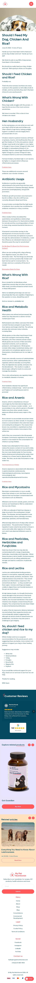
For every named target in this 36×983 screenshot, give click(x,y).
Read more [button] (8, 718)
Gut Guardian (8, 800)
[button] (2, 711)
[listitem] (18, 778)
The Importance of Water (10, 465)
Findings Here (6, 167)
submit (18, 891)
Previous (29, 745)
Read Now (18, 860)
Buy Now (18, 806)
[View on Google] (6, 705)
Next (32, 745)
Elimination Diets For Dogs (11, 269)
